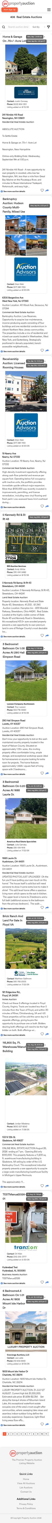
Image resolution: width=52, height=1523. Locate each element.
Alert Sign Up (9, 10)
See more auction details (14, 191)
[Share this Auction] (47, 191)
